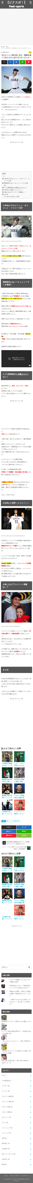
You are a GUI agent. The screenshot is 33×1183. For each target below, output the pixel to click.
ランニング (6, 1133)
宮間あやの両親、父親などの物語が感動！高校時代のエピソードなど (20, 994)
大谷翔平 (6, 1148)
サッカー (6, 1091)
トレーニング (7, 1128)
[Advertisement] (16, 27)
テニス (5, 1122)
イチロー (6, 1086)
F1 (4, 1075)
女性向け (6, 1159)
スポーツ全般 (7, 1107)
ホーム (6, 1175)
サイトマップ (25, 1175)
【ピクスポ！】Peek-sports (16, 4)
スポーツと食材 (8, 1101)
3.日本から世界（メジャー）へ (13, 190)
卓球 (4, 1138)
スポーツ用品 (7, 1112)
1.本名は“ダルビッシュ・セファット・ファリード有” (16, 180)
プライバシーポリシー (15, 1175)
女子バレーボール (8, 1154)
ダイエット (6, 1117)
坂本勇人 (6, 1143)
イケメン (10, 821)
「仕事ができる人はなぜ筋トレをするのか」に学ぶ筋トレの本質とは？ (20, 1002)
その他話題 (6, 1080)
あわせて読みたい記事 (13, 196)
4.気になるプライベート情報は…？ (15, 192)
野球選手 (17, 821)
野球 (4, 821)
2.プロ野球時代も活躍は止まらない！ (15, 187)
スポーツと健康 (8, 1096)
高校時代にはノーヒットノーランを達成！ (16, 184)
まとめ (6, 194)
